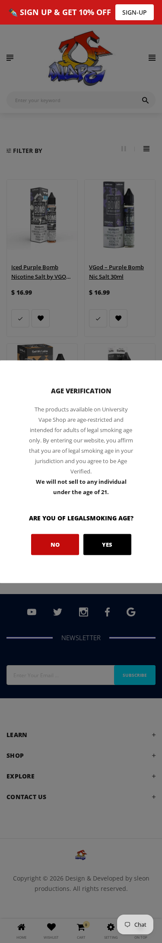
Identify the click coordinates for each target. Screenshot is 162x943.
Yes (107, 544)
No (55, 544)
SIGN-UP (134, 12)
